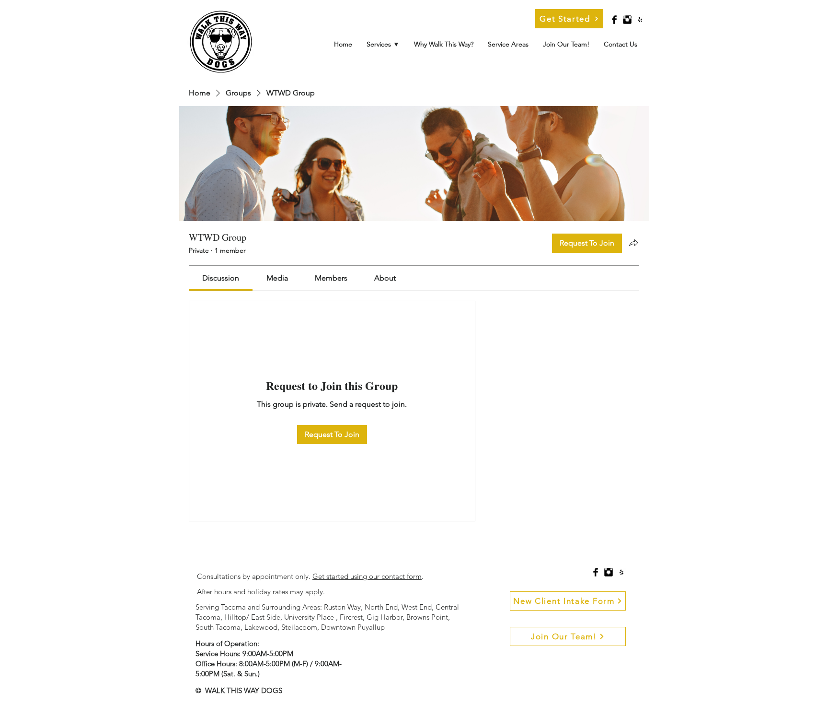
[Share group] (633, 242)
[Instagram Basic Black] (627, 19)
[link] (220, 277)
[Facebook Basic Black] (614, 19)
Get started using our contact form (367, 576)
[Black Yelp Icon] (640, 19)
